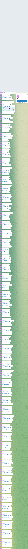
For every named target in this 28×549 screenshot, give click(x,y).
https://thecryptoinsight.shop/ (5, 421)
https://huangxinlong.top (5, 103)
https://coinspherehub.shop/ (5, 394)
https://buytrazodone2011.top (5, 105)
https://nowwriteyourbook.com (5, 12)
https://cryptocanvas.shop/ (5, 387)
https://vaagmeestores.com (5, 5)
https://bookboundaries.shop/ (5, 317)
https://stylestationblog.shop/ (5, 448)
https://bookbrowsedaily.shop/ (5, 315)
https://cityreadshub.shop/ (5, 398)
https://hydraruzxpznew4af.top (5, 193)
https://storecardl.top (4, 69)
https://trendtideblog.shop (5, 522)
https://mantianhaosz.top (5, 89)
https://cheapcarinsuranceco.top (6, 254)
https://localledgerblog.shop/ (5, 256)
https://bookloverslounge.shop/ (5, 405)
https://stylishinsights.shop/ (5, 441)
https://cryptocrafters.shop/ (5, 290)
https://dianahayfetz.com (5, 24)
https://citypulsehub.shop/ (5, 306)
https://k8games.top (4, 175)
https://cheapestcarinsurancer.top (6, 44)
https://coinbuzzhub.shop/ (5, 396)
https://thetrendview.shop (5, 511)
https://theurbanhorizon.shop (5, 513)
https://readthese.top (4, 204)
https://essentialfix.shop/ (5, 281)
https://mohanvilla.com (4, 3)
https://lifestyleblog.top (4, 33)
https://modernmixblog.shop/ (5, 468)
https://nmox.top (4, 182)
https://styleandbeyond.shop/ (5, 495)
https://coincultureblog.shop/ (5, 301)
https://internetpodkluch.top (5, 94)
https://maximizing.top (4, 51)
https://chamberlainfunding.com (6, 14)
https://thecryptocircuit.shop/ (5, 432)
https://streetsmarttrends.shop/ (5, 493)
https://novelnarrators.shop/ (5, 477)
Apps (22, 10)
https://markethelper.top (5, 148)
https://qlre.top (4, 159)
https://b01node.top (4, 200)
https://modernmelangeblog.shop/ (6, 466)
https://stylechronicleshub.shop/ (6, 459)
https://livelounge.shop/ (5, 351)
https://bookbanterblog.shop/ (5, 319)
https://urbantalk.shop (4, 536)
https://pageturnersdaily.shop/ (5, 486)
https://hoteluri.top (4, 85)
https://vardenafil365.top (5, 236)
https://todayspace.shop (5, 518)
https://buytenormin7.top (5, 168)
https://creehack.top (4, 107)
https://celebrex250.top (5, 245)
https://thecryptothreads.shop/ (5, 416)
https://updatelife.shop (4, 529)
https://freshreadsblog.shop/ (5, 360)
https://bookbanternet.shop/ (5, 412)
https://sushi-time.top (4, 150)
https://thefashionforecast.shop (5, 504)
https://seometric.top (4, 96)
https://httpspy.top (4, 87)
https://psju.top (4, 157)
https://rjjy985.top (4, 195)
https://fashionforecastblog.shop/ (6, 274)
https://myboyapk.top (4, 130)
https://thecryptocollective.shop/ (6, 430)
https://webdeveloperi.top (5, 42)
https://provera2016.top (5, 202)
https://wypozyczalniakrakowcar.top (6, 229)
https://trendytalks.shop (5, 527)
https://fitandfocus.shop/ (5, 272)
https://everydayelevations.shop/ (6, 371)
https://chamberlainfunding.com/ (6, 26)
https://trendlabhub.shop (5, 520)
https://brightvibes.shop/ (5, 310)
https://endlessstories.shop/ (5, 283)
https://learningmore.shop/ (5, 353)
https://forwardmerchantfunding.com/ (6, 10)
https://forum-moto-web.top (5, 35)
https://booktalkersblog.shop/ (5, 407)
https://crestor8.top (4, 211)
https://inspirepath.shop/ (5, 263)
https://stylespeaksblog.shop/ (5, 450)
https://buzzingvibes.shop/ (5, 403)
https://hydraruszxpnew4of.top (5, 112)
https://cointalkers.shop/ (5, 299)
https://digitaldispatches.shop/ (5, 335)
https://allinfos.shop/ (4, 333)
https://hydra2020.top (4, 191)
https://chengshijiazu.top (5, 139)
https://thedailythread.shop (5, 502)
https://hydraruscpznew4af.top (5, 141)
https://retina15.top (4, 218)
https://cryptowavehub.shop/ (5, 378)
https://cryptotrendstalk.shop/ (5, 380)
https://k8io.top (4, 114)
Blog (20, 10)
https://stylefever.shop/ (5, 457)
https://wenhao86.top (4, 238)
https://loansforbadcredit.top (5, 213)
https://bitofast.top (4, 209)
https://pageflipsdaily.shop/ (5, 484)
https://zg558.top (4, 247)
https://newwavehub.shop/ (5, 475)
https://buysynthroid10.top (5, 166)
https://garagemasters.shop (5, 547)
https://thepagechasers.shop (5, 509)
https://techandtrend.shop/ (5, 439)
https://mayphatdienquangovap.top (6, 121)
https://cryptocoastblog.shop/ (5, 292)
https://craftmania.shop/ (5, 297)
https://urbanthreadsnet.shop (5, 538)
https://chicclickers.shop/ (5, 308)
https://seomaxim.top (4, 53)
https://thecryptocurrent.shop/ (5, 423)
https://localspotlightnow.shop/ (5, 342)
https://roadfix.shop (4, 545)
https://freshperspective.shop (5, 500)
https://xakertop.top (4, 123)
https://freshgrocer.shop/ (5, 362)
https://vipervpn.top (4, 98)
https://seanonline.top (4, 220)
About (19, 10)
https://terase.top (4, 71)
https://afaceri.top (4, 60)
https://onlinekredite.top (5, 132)
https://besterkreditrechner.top (5, 76)
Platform (24, 10)
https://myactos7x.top (4, 177)
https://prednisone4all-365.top (5, 184)
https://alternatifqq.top (4, 80)
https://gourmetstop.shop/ (5, 265)
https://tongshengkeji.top (5, 186)
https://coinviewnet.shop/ (5, 389)
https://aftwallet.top (4, 62)
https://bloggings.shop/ (5, 414)
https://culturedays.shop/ (5, 288)
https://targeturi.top (4, 78)
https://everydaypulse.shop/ (5, 369)
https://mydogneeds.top (5, 227)
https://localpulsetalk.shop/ (5, 344)
